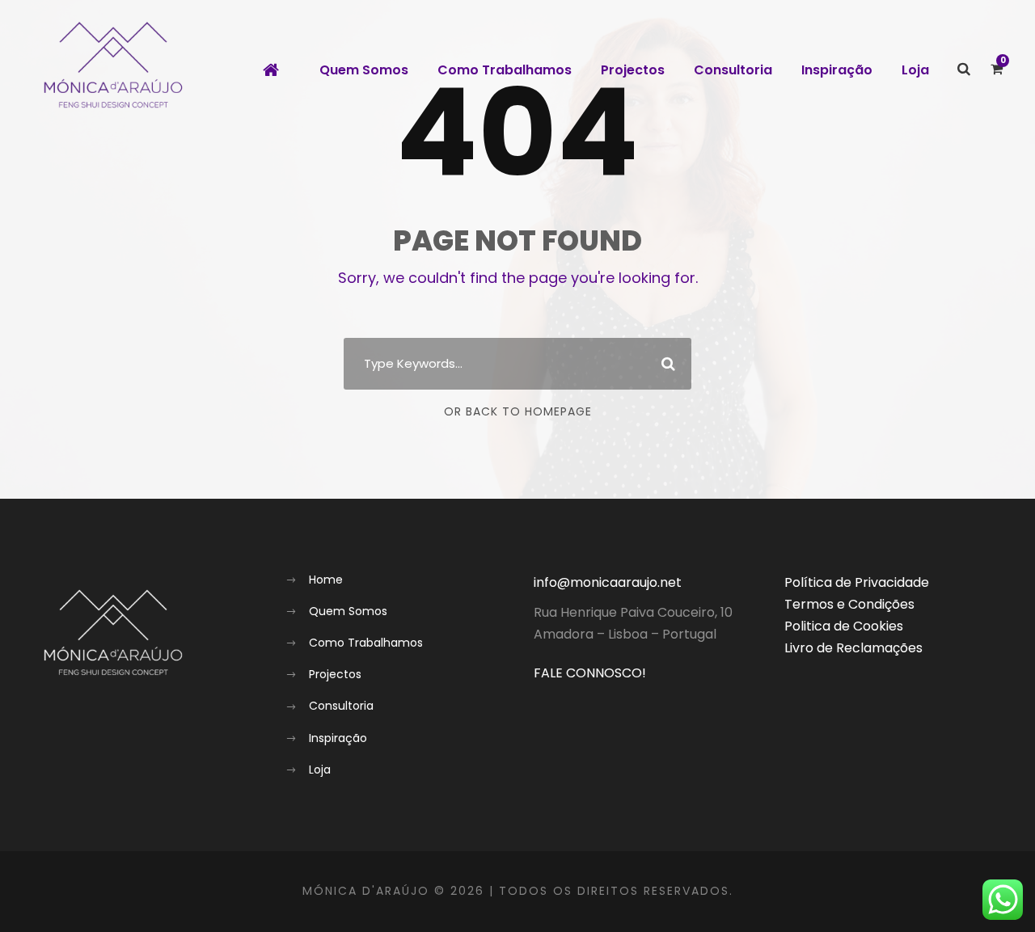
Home (326, 579)
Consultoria (733, 70)
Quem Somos (363, 70)
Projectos (633, 70)
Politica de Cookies (843, 626)
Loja (915, 70)
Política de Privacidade (856, 582)
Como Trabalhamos (504, 70)
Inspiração (836, 70)
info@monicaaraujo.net (608, 582)
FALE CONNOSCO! (590, 673)
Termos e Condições (849, 604)
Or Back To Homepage (518, 411)
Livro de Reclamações (853, 648)
